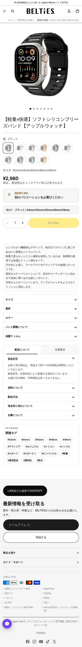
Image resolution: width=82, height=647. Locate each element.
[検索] (12, 11)
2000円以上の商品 (25, 20)
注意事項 (60, 349)
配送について (22, 349)
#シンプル (65, 446)
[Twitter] (54, 641)
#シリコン (49, 446)
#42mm (12, 439)
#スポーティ (29, 453)
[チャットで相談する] (7, 624)
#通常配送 (13, 460)
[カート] (77, 11)
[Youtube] (41, 641)
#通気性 (27, 460)
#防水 (40, 460)
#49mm (67, 439)
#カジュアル (32, 446)
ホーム (10, 20)
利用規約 (41, 632)
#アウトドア (14, 446)
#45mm (39, 439)
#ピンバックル (49, 453)
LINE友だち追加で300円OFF (25, 490)
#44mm (25, 439)
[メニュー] (4, 11)
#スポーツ (13, 453)
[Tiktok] (47, 641)
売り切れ (53, 222)
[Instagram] (34, 641)
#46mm (53, 439)
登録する (41, 537)
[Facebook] (27, 641)
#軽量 (65, 453)
